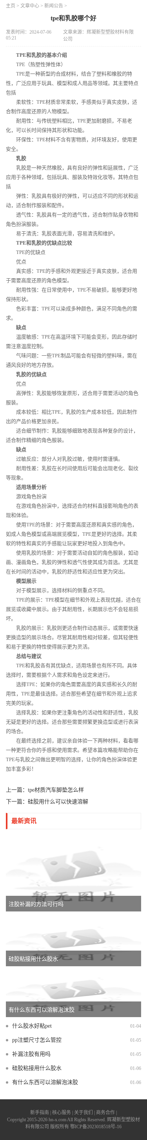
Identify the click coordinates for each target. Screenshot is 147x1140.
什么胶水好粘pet (32, 1026)
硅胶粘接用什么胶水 (37, 1068)
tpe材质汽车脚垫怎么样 (56, 790)
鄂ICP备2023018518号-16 (96, 1126)
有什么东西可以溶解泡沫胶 (45, 1082)
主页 (10, 6)
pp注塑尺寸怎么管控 (37, 1040)
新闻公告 (53, 6)
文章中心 (29, 6)
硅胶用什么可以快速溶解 (58, 802)
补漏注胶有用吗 (31, 1054)
